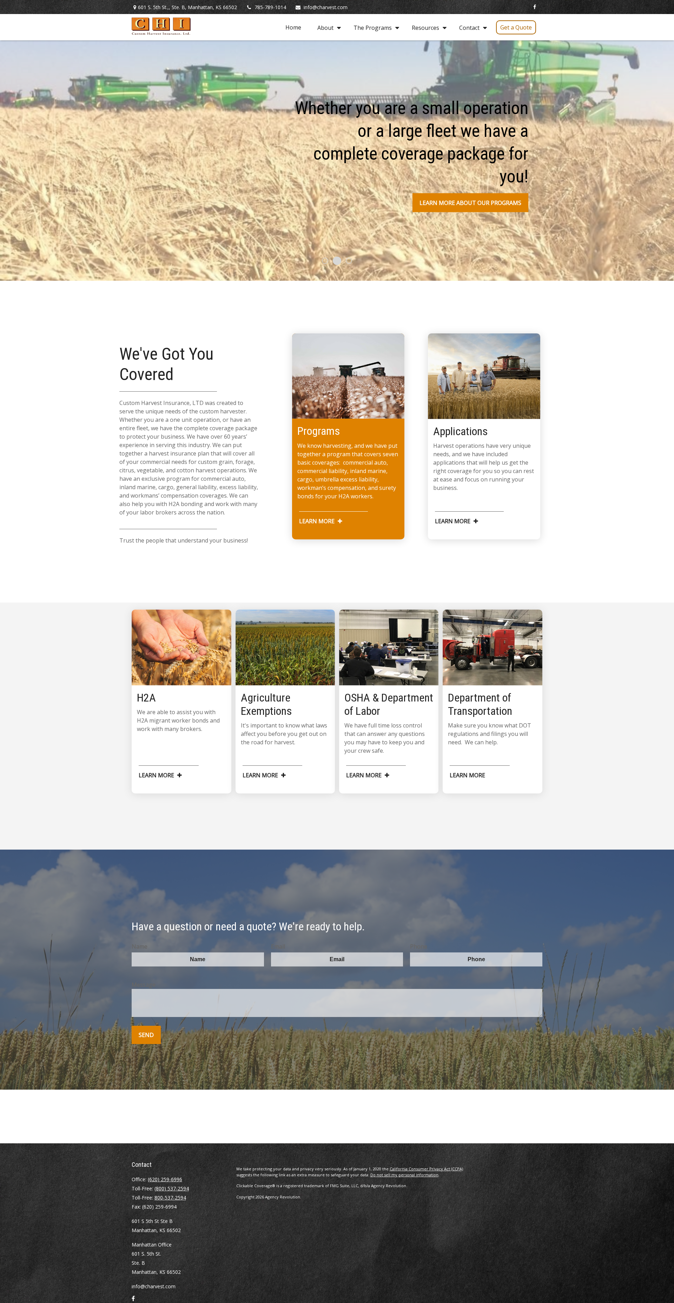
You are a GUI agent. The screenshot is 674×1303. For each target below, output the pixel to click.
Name (139, 946)
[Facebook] (534, 7)
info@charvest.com (326, 7)
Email (278, 946)
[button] (293, 27)
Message (144, 985)
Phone (418, 946)
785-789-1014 (270, 7)
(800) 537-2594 (171, 1188)
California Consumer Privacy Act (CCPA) (426, 1168)
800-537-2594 (170, 1197)
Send (146, 1035)
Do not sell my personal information (404, 1174)
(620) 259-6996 (165, 1179)
